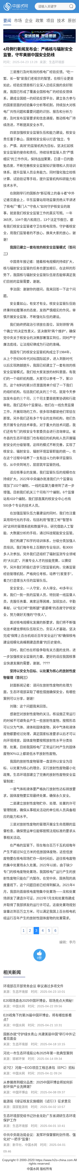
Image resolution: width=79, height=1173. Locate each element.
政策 (39, 21)
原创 (72, 21)
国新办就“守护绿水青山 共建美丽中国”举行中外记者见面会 (39, 1036)
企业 (29, 21)
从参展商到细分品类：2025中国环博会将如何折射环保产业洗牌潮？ (38, 1084)
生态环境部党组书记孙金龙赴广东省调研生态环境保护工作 (39, 1118)
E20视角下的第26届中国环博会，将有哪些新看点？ (37, 1017)
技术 (61, 21)
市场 (18, 21)
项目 (50, 21)
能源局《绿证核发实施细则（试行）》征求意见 (37, 1101)
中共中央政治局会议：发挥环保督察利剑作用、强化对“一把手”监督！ (39, 1137)
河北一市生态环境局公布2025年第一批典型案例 (38, 1053)
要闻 (7, 21)
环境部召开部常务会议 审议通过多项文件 (33, 986)
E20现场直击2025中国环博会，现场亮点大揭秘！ (39, 1000)
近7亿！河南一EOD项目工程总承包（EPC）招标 (39, 1068)
